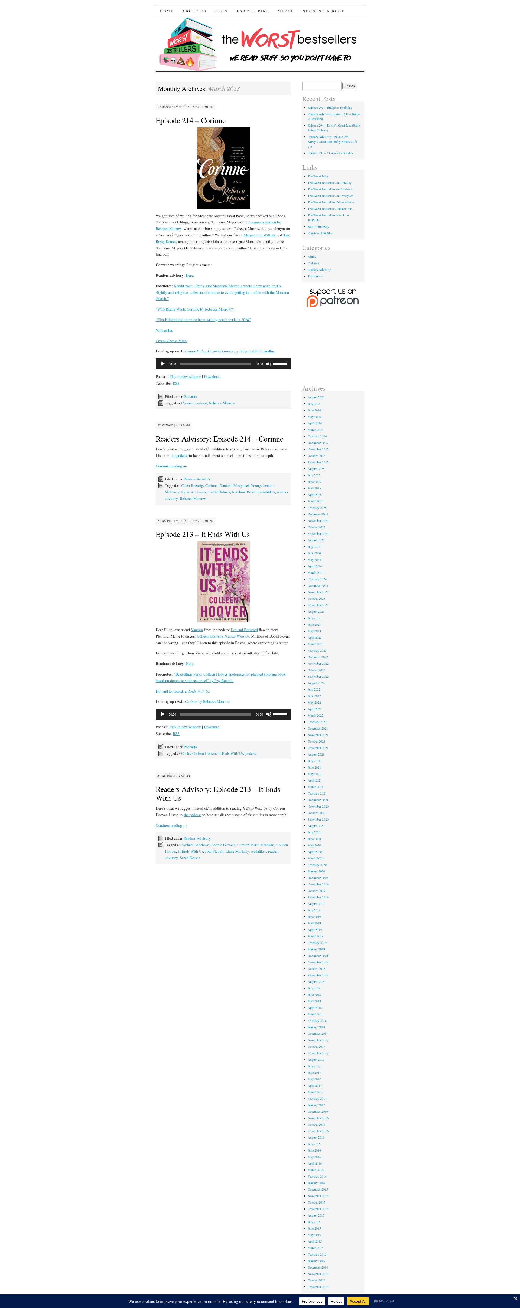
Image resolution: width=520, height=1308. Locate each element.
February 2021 (317, 793)
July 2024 (314, 546)
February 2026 (317, 436)
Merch (286, 11)
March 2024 (315, 572)
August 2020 (316, 825)
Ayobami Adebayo (195, 844)
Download (212, 376)
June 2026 (314, 410)
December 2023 (318, 585)
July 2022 (314, 689)
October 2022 (316, 670)
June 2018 (314, 994)
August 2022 (316, 683)
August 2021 (316, 754)
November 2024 (318, 520)
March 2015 (315, 1248)
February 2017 (317, 1098)
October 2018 (316, 968)
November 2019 (318, 884)
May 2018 (314, 1001)
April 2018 (315, 1007)
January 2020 (316, 871)
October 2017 (316, 1046)
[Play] (162, 364)
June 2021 (314, 767)
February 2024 (317, 579)
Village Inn (164, 330)
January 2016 (316, 1183)
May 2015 (314, 1235)
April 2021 (315, 780)
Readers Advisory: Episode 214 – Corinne (219, 438)
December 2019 (318, 877)
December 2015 (318, 1189)
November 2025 (318, 449)
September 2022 (318, 676)
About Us (194, 11)
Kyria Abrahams (193, 492)
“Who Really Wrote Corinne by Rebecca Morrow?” (195, 309)
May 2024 (314, 559)
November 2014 (318, 1273)
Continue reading (171, 466)
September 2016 (318, 1131)
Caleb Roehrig (192, 485)
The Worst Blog (318, 176)
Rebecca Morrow (222, 403)
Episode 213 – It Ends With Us (203, 534)
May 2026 (314, 416)
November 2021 (318, 735)
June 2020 (314, 838)
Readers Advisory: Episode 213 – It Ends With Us (218, 793)
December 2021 (318, 728)
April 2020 (315, 851)
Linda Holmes (219, 492)
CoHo (185, 753)
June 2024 (314, 553)
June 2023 (314, 624)
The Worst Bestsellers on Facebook (330, 189)
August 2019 (316, 903)
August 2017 (316, 1059)
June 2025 (314, 481)
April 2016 (315, 1163)
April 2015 (315, 1241)
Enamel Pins (253, 11)
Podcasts (190, 396)
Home (167, 11)
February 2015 (317, 1254)
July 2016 (314, 1144)
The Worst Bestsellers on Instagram (330, 195)
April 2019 (315, 929)
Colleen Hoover (204, 753)
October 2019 (316, 890)
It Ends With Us (230, 753)
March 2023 (315, 644)
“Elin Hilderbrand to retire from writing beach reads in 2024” (203, 319)
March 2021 (315, 787)
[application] (223, 363)
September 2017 (318, 1053)
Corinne (187, 403)
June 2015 (314, 1228)
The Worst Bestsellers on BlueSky (330, 182)
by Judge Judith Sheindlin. (230, 351)
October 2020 (316, 813)
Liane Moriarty (237, 851)
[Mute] (269, 364)
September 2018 (318, 975)
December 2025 (318, 442)
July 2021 (314, 761)
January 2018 (316, 1027)
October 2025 (316, 455)
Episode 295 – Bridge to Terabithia (330, 107)
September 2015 (318, 1209)
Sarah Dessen (190, 857)
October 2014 (316, 1280)
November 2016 (318, 1118)
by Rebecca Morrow (207, 701)
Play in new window (185, 376)
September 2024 (318, 533)
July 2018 (314, 988)
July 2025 (314, 475)
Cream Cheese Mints (171, 340)
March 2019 (315, 936)
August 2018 (316, 981)
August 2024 (316, 540)
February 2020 (317, 864)
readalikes (267, 492)
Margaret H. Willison (260, 235)
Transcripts (315, 276)
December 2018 (318, 955)
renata (168, 107)
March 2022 (315, 715)
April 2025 (315, 494)
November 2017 (318, 1040)
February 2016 (317, 1176)
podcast (201, 403)
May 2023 (314, 631)
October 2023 (316, 598)
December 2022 (318, 657)
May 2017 (314, 1079)
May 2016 (314, 1157)
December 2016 (318, 1111)
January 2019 (316, 949)
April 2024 (315, 566)
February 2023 (317, 650)
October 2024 (316, 527)
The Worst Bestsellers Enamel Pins (330, 208)
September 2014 (318, 1286)
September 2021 (318, 748)
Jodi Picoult (214, 851)
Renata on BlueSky (320, 233)
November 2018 (318, 962)
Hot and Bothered (244, 629)
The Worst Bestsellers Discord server (331, 202)
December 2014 (318, 1267)
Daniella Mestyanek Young (240, 485)
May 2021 (314, 774)
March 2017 (315, 1092)
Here (189, 275)
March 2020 (315, 858)
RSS (176, 383)
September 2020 (318, 819)
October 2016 (316, 1124)
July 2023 (314, 618)
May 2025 (314, 488)
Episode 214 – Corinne (191, 120)
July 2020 (314, 832)
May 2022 (314, 702)
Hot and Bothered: (183, 691)
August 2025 (316, 468)
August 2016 (316, 1137)
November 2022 (318, 663)
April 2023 (315, 637)
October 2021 (316, 741)
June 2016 (314, 1150)
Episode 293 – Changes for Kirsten (330, 153)
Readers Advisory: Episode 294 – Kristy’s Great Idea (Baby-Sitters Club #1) (332, 141)
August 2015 (316, 1215)
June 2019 (314, 916)
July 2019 (314, 910)
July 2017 (314, 1066)
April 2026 (315, 423)
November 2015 (318, 1196)
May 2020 (314, 845)
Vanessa (197, 629)
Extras (312, 256)
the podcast (179, 455)
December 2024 (318, 514)
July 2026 (314, 403)
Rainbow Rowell (245, 492)
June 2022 (314, 696)
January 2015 (316, 1260)
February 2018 (317, 1020)
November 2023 (318, 592)
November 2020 (318, 806)
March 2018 (315, 1014)
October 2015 (316, 1202)
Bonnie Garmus (223, 844)
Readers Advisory (197, 479)
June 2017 (314, 1072)
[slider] (280, 363)
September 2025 (318, 462)
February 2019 (317, 942)
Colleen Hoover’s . (223, 636)
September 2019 (318, 897)
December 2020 (318, 800)
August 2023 (316, 611)
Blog (221, 11)
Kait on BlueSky (318, 226)
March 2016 (315, 1170)
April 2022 (315, 709)
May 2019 (314, 923)
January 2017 (316, 1105)
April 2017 (315, 1085)
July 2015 (314, 1222)
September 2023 (318, 605)
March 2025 (315, 501)
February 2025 (317, 507)
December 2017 (318, 1033)
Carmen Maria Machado (255, 844)
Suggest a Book (324, 11)
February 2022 (317, 722)
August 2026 (316, 397)
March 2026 (315, 429)
